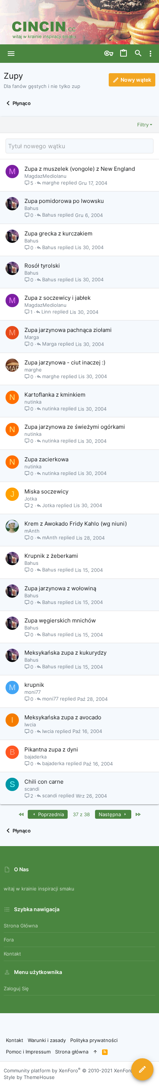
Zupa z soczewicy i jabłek (57, 297)
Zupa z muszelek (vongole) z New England (79, 168)
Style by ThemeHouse (29, 1077)
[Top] (95, 1051)
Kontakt (12, 954)
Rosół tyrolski (42, 265)
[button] (11, 53)
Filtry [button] (143, 125)
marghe (51, 183)
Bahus (31, 208)
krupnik (34, 684)
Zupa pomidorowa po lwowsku (64, 200)
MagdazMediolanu (45, 176)
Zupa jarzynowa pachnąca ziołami (68, 329)
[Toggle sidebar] (150, 54)
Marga (31, 337)
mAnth (32, 531)
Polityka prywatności (94, 1040)
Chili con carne (44, 781)
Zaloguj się (16, 988)
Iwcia (30, 724)
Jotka (30, 499)
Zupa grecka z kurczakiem (58, 233)
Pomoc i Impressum (28, 1052)
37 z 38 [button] (81, 814)
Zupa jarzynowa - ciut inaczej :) (64, 362)
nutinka (32, 402)
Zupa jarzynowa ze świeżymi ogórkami (74, 426)
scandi (31, 789)
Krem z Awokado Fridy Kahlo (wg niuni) (75, 523)
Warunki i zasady (47, 1040)
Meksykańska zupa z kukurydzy (65, 652)
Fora (9, 940)
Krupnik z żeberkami (51, 555)
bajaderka (35, 757)
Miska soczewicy (46, 491)
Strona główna (21, 926)
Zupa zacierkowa (46, 459)
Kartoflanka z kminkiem (54, 394)
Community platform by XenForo (73, 1070)
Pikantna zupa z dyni (51, 749)
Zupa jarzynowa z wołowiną (60, 588)
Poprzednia (50, 814)
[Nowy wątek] (142, 1069)
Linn (46, 312)
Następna (110, 814)
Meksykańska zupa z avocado (62, 717)
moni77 (32, 692)
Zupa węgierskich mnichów (60, 620)
